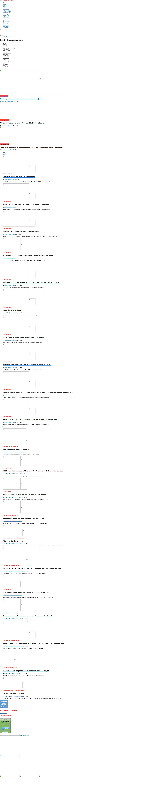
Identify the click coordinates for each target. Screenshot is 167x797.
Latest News (6, 15)
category (5, 4)
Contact (5, 5)
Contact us (5, 6)
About (4, 2)
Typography (5, 26)
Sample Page (6, 21)
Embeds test (6, 9)
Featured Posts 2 (7, 10)
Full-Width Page (7, 11)
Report (4, 20)
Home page (5, 14)
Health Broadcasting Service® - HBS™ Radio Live (5, 723)
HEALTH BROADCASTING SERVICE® (13, 451)
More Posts (2, 426)
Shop (4, 22)
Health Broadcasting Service (7, 125)
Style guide (5, 23)
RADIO (4, 19)
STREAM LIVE (3, 713)
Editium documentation (9, 7)
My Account (6, 16)
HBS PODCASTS (7, 12)
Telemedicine (6, 25)
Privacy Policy (6, 17)
